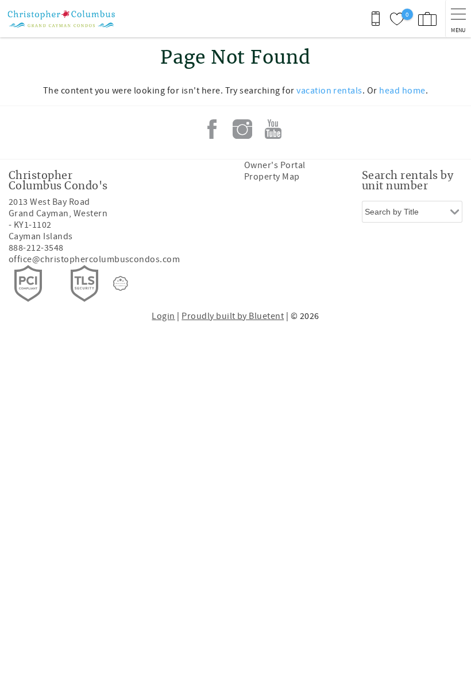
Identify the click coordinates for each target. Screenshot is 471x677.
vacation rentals (329, 90)
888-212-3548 (36, 248)
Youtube (272, 129)
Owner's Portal (275, 165)
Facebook (211, 129)
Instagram (242, 129)
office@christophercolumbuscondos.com (94, 259)
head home (402, 90)
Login (163, 316)
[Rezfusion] (121, 283)
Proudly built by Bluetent (233, 316)
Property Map (272, 176)
